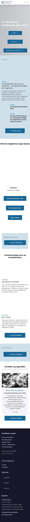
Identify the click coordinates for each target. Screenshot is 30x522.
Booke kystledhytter (8, 437)
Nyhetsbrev (7, 477)
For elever (5, 279)
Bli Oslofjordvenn (7, 439)
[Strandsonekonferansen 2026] (15, 107)
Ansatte (4, 464)
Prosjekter (5, 467)
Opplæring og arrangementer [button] (14, 50)
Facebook (6, 488)
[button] (28, 2)
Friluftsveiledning (7, 447)
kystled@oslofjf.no (7, 514)
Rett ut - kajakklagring (8, 444)
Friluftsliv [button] (13, 33)
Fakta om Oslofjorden (17, 390)
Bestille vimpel (6, 442)
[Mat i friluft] (15, 312)
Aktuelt (4, 81)
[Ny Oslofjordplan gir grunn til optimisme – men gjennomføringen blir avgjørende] (15, 81)
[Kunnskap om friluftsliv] (15, 276)
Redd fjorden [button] (13, 41)
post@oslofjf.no (6, 499)
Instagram (6, 482)
